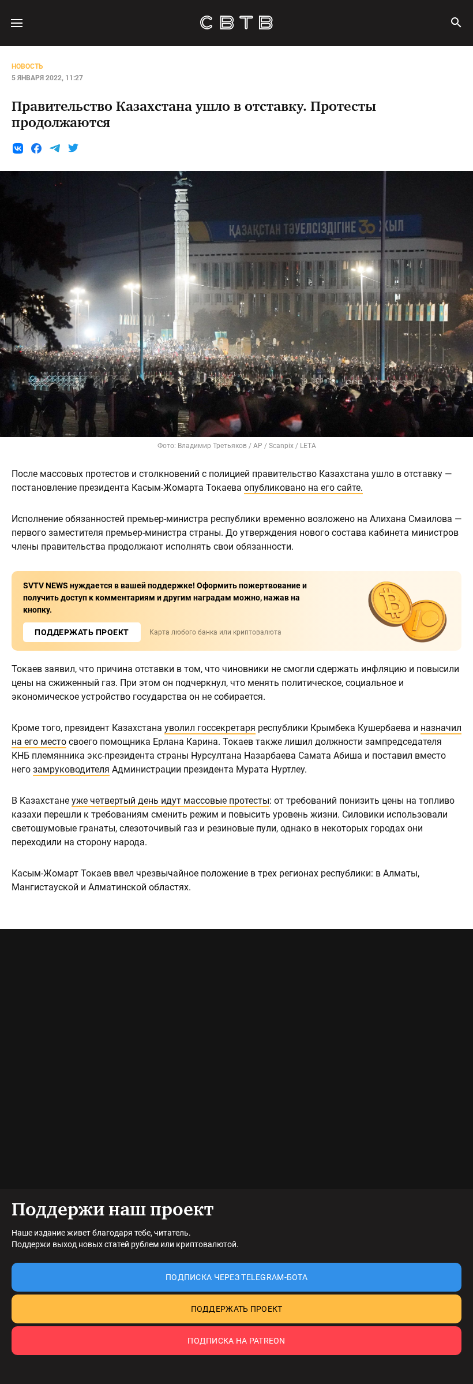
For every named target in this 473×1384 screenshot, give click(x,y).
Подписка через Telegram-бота (236, 1277)
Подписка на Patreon (236, 1340)
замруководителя (71, 769)
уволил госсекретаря (210, 727)
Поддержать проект (237, 1309)
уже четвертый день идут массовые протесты (170, 800)
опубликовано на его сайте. (303, 487)
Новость (27, 66)
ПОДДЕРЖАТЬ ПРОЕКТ (82, 632)
